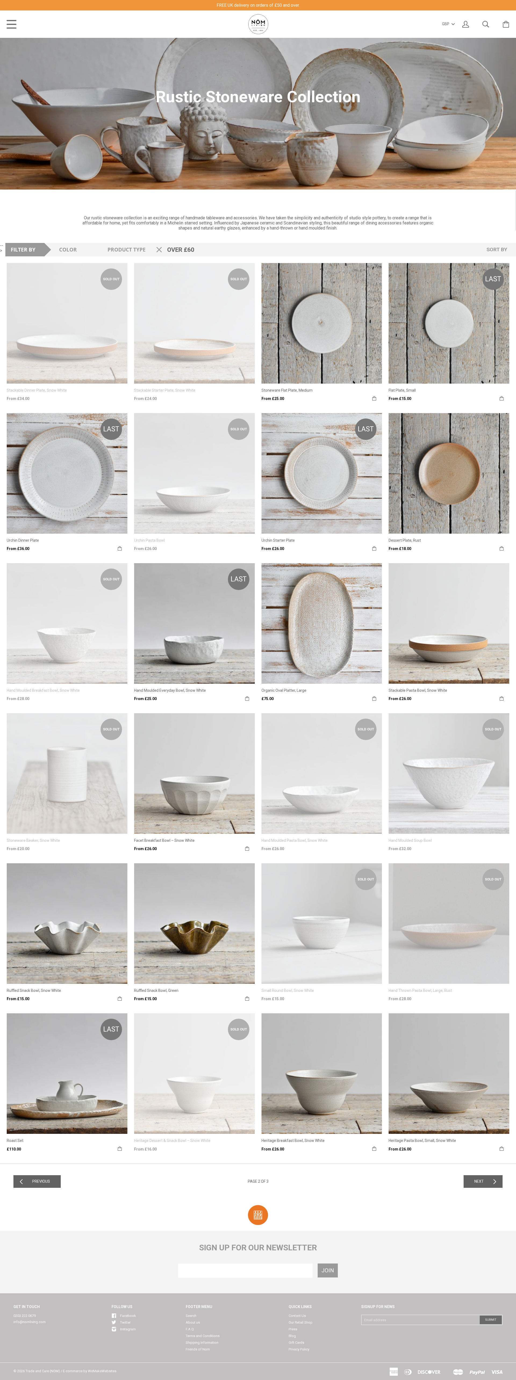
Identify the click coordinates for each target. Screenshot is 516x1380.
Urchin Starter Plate (278, 540)
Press (293, 1329)
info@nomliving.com (29, 1322)
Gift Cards (296, 1343)
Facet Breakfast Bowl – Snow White (164, 840)
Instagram (128, 1329)
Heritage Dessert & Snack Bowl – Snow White (172, 1140)
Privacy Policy (299, 1349)
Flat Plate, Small (402, 390)
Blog (292, 1336)
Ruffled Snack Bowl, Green (156, 990)
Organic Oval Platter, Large (283, 690)
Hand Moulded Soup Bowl (410, 840)
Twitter (125, 1322)
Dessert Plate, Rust (405, 540)
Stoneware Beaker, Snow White (33, 840)
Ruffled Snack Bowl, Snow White (34, 990)
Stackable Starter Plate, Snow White (164, 390)
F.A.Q (190, 1329)
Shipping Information (202, 1343)
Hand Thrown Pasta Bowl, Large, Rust (420, 990)
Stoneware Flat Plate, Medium (287, 390)
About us (193, 1322)
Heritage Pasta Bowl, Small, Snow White (422, 1140)
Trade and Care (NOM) (43, 1371)
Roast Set (15, 1140)
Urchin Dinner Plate (23, 540)
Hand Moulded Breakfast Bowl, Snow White (43, 690)
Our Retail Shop (301, 1322)
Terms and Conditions (203, 1336)
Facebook (128, 1316)
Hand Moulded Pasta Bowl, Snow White (294, 840)
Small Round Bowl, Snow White (287, 990)
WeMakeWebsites (102, 1371)
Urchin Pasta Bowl (149, 540)
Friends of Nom (198, 1349)
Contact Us (297, 1316)
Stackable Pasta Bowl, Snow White (418, 690)
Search (191, 1316)
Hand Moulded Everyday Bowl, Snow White (170, 690)
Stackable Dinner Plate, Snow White (37, 390)
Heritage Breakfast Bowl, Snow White (293, 1140)
